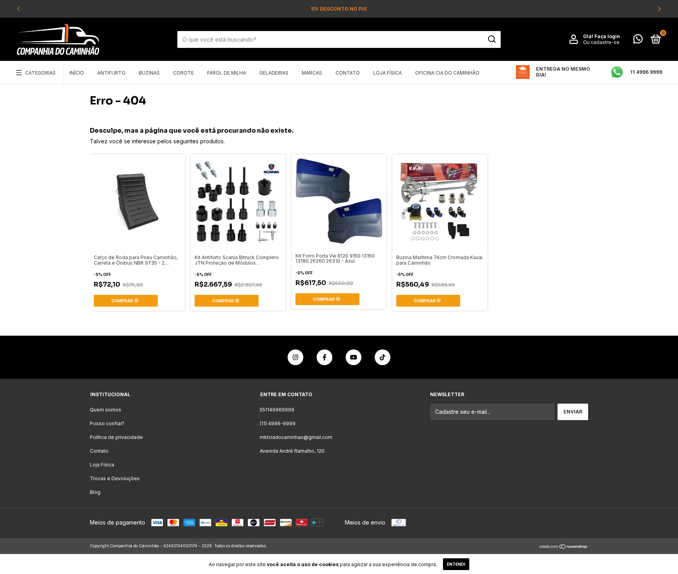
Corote (183, 73)
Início (76, 73)
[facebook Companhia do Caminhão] (324, 357)
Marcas (312, 73)
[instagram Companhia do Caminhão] (295, 357)
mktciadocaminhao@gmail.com (296, 437)
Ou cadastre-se (601, 42)
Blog (95, 492)
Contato (347, 73)
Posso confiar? (107, 423)
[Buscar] (491, 39)
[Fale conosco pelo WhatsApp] (638, 41)
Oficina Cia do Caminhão (447, 73)
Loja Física (387, 73)
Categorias (40, 73)
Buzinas (149, 73)
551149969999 (277, 410)
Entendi (456, 564)
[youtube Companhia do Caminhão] (353, 357)
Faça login (607, 36)
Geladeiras (273, 73)
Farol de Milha (226, 73)
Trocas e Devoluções (115, 478)
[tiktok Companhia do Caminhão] (382, 357)
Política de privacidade (116, 437)
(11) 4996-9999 (277, 423)
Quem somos (105, 410)
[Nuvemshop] (563, 546)
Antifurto (111, 73)
